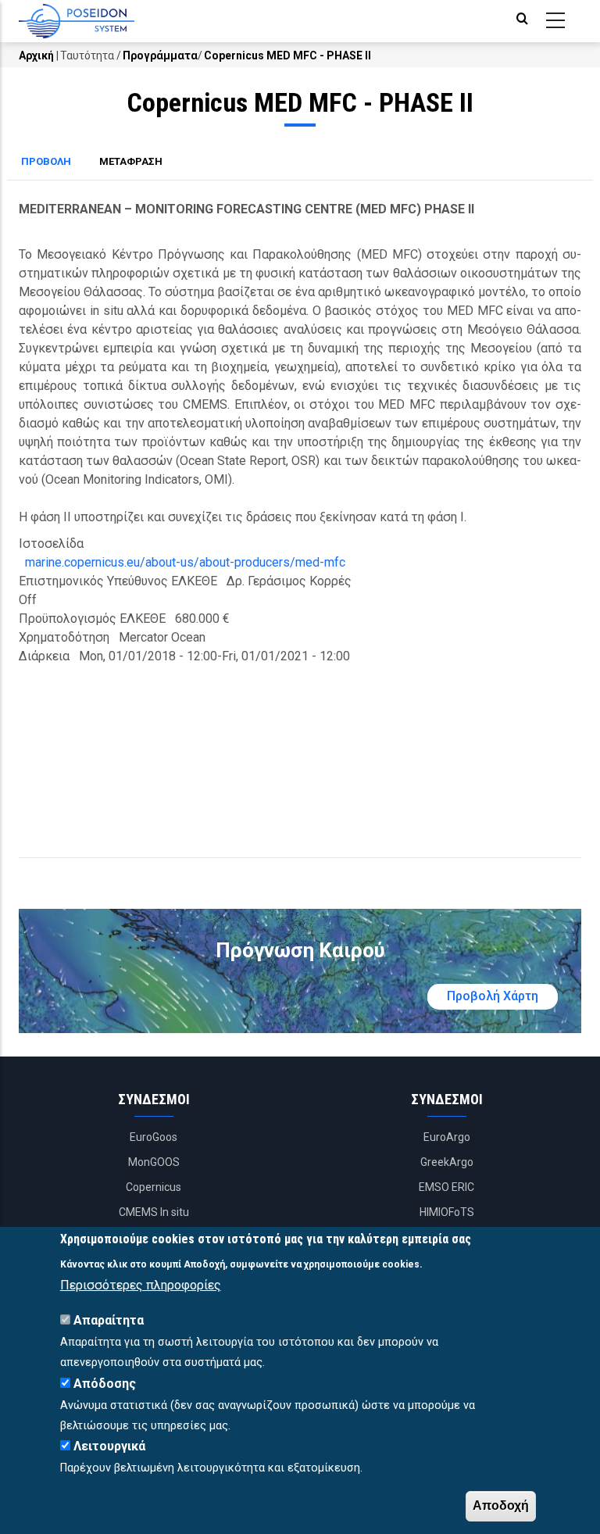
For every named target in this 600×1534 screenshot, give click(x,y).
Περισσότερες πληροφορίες (140, 1285)
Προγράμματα (160, 55)
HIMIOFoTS (447, 1212)
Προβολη (53, 163)
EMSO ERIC (446, 1187)
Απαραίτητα (108, 1320)
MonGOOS (154, 1162)
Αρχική (36, 55)
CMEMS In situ (154, 1212)
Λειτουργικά (109, 1446)
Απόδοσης (104, 1383)
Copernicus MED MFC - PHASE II (287, 55)
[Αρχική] (76, 21)
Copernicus (153, 1187)
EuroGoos (153, 1137)
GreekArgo (446, 1162)
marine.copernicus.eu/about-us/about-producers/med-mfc (185, 562)
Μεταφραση (130, 161)
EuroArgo (446, 1137)
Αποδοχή (501, 1505)
